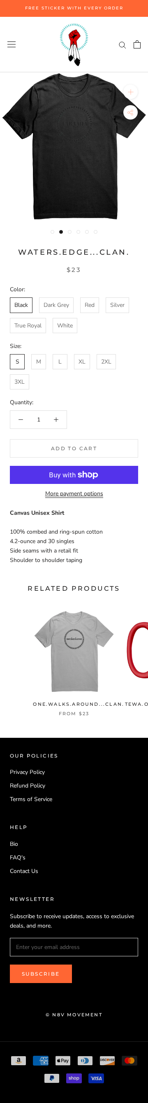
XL (82, 362)
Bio (14, 844)
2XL (106, 362)
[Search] (122, 44)
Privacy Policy (27, 772)
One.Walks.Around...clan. (78, 704)
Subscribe (41, 974)
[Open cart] (137, 44)
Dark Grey (56, 305)
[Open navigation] (11, 44)
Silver (117, 305)
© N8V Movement (74, 1015)
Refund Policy (27, 786)
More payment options (74, 493)
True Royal (28, 325)
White (65, 325)
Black (21, 305)
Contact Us (24, 871)
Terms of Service (31, 799)
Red (90, 305)
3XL (19, 382)
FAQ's (17, 857)
